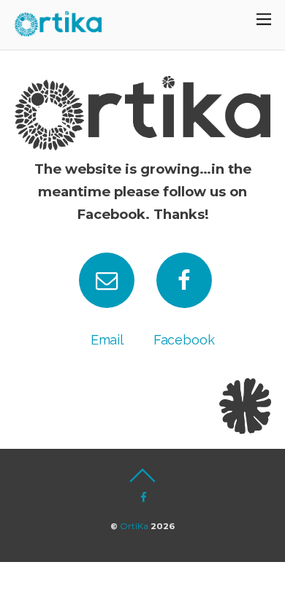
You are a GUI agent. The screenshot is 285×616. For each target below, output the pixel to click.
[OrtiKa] (58, 28)
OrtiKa (134, 526)
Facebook (184, 339)
